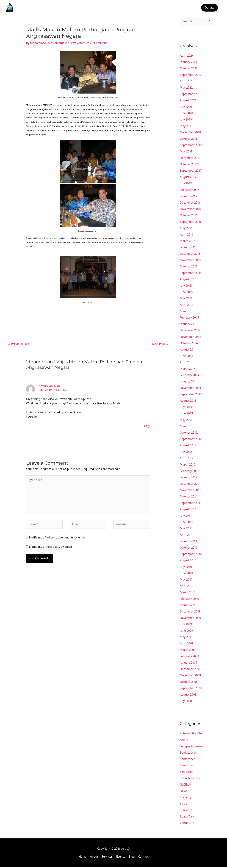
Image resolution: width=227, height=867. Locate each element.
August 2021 (188, 100)
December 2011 (190, 484)
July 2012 (186, 452)
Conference (187, 759)
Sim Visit (186, 810)
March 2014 (187, 369)
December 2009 (190, 611)
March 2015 (187, 311)
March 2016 (187, 241)
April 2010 (186, 586)
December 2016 (190, 202)
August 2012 (188, 445)
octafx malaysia (49, 386)
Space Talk (187, 816)
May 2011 (186, 528)
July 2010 (186, 567)
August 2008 (188, 694)
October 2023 (189, 68)
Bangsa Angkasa (191, 746)
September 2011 (191, 503)
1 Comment (99, 43)
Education (186, 765)
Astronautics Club (192, 733)
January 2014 (188, 381)
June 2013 (186, 413)
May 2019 (186, 126)
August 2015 (188, 279)
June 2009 (186, 631)
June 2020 (186, 113)
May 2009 (186, 637)
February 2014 (189, 375)
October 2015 (189, 266)
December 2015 (190, 254)
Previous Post (18, 344)
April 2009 (186, 643)
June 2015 (186, 292)
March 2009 (187, 650)
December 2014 (190, 330)
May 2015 (186, 298)
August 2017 (188, 177)
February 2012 (189, 471)
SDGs (183, 804)
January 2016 (188, 247)
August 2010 (188, 560)
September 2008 (191, 688)
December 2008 (190, 669)
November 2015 (190, 260)
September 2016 (191, 222)
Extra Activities (79, 43)
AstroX (22, 7)
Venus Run (187, 823)
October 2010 (189, 547)
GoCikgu (185, 784)
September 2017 (191, 171)
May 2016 (186, 228)
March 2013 (187, 426)
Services (147, 8)
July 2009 (186, 624)
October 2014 (189, 343)
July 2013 (186, 407)
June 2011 (186, 522)
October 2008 (189, 682)
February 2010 (189, 599)
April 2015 (186, 305)
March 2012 (187, 464)
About (133, 8)
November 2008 (190, 675)
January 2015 (188, 324)
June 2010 (186, 573)
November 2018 (190, 132)
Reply (146, 426)
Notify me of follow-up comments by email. (57, 537)
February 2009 (189, 656)
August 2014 (188, 349)
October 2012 (189, 432)
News (183, 791)
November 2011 (190, 490)
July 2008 (186, 701)
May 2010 (186, 579)
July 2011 (186, 516)
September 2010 (191, 554)
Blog (177, 8)
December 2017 (190, 158)
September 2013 (191, 394)
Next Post (160, 344)
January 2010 (188, 605)
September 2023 (191, 75)
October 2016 (189, 215)
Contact (190, 8)
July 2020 (186, 107)
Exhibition (186, 772)
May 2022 (186, 87)
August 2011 (188, 509)
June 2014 (186, 356)
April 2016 (186, 234)
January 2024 (188, 62)
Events (163, 8)
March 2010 (187, 592)
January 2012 (188, 477)
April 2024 (186, 56)
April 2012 (186, 458)
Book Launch (188, 752)
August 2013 (188, 401)
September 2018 (191, 145)
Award (184, 740)
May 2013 (186, 420)
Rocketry (185, 797)
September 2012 (191, 439)
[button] (209, 8)
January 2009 (188, 662)
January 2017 (188, 196)
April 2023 (186, 81)
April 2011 (186, 535)
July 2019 (186, 119)
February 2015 (189, 317)
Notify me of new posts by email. (51, 547)
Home (119, 8)
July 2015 (186, 286)
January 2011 (188, 541)
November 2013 (190, 388)
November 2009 (190, 618)
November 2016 (190, 209)
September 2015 (191, 273)
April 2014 (186, 362)
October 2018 (189, 139)
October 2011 (189, 496)
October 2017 (189, 164)
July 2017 (186, 183)
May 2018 (186, 151)
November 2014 (190, 337)
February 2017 (189, 190)
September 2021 (191, 94)
